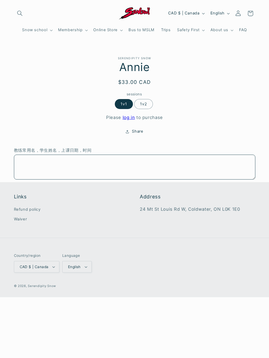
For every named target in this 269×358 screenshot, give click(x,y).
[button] (20, 13)
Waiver (20, 219)
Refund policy (27, 209)
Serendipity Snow (42, 286)
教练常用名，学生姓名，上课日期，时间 (53, 150)
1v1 (124, 104)
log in (129, 117)
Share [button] (137, 131)
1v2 (143, 104)
